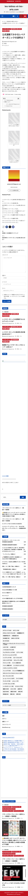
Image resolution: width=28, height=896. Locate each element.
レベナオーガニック (7, 29)
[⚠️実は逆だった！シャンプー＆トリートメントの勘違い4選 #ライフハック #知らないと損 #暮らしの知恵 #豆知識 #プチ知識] (14, 828)
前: (10, 232)
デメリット (6, 662)
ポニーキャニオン (8, 675)
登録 (3, 715)
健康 (6, 689)
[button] (2, 16)
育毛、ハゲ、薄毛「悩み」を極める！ (11, 566)
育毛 (20, 691)
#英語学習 (6, 635)
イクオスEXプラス (8, 649)
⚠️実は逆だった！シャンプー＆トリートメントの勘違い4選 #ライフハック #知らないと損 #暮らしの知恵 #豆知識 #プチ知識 (13, 514)
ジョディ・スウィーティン (8, 811)
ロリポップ (19, 686)
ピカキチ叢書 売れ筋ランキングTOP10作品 (12, 598)
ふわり (5, 647)
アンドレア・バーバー (7, 807)
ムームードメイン (8, 678)
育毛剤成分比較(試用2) (7, 609)
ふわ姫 (13, 647)
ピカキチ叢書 (5, 476)
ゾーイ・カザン (16, 877)
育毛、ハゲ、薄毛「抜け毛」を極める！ (11, 576)
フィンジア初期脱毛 (18, 670)
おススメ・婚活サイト (7, 592)
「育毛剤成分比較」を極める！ (9, 569)
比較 (20, 689)
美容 (13, 691)
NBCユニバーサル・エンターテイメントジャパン (13, 644)
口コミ (13, 689)
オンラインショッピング (10, 655)
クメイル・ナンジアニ (8, 877)
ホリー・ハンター (7, 879)
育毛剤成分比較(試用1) (7, 541)
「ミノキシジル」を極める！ (9, 554)
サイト (3, 288)
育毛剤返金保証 (6, 316)
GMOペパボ (15, 638)
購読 (25, 16)
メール (4, 282)
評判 (18, 694)
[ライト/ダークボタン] (14, 16)
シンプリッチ (7, 657)
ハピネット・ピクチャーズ (10, 668)
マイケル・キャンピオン (18, 811)
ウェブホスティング (9, 652)
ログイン (4, 718)
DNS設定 (6, 638)
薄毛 (12, 694)
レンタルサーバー (8, 686)
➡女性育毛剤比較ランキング (9, 586)
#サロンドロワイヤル (9, 633)
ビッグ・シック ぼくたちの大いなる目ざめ (12, 523)
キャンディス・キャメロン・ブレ (9, 809)
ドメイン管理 (7, 665)
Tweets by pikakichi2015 (8, 737)
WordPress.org (6, 727)
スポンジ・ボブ (7, 660)
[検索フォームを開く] (17, 16)
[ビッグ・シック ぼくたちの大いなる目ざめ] (14, 873)
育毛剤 (5, 694)
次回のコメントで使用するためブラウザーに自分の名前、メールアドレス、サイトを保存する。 (14, 296)
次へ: (13, 237)
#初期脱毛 (20, 633)
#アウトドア (7, 630)
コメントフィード (6, 724)
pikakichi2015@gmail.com (10, 41)
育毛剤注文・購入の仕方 (16, 29)
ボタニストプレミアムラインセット (12, 673)
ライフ (19, 678)
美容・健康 (6, 834)
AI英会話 (15, 635)
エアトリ (20, 652)
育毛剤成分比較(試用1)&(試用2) (9, 544)
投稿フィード (5, 721)
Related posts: (10, 100)
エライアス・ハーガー (16, 807)
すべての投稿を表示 (14, 190)
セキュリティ (18, 660)
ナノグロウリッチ (18, 665)
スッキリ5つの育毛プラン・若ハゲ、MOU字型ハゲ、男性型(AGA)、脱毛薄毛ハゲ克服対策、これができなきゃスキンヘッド (13, 549)
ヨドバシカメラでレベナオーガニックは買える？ (13, 220)
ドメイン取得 (16, 662)
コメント (5, 254)
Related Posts (9, 106)
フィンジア (7, 670)
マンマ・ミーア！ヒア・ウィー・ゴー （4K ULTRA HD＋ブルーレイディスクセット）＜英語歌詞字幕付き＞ (14, 528)
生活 (6, 691)
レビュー (15, 681)
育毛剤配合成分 (6, 341)
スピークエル (17, 657)
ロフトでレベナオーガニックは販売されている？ (13, 211)
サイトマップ (5, 595)
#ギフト (16, 630)
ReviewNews (10, 894)
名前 (4, 275)
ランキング (6, 681)
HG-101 (6, 641)
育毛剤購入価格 (6, 31)
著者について (7, 102)
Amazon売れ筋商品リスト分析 (9, 589)
